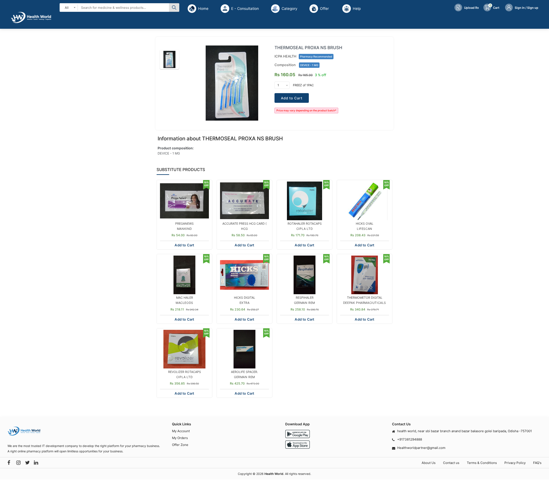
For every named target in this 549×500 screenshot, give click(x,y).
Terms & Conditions (482, 463)
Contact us (451, 463)
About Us (429, 463)
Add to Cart (291, 98)
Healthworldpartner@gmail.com (421, 448)
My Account (181, 431)
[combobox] (69, 7)
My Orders (180, 438)
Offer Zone (180, 445)
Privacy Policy (515, 463)
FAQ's (537, 463)
